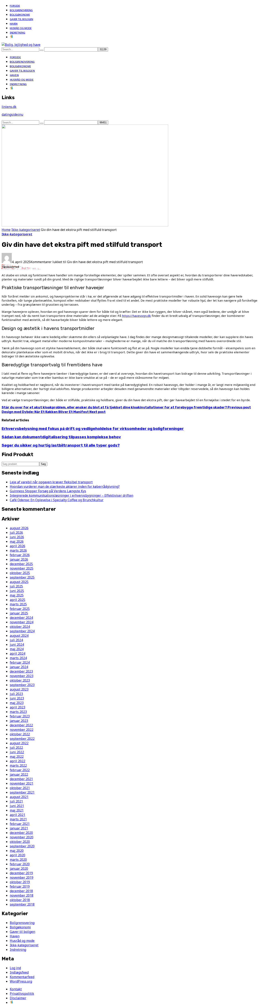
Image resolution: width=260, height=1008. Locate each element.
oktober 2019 (20, 882)
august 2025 (19, 582)
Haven (13, 23)
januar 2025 (19, 613)
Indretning (17, 32)
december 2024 (21, 617)
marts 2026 (18, 550)
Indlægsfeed (19, 972)
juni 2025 (17, 591)
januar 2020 (19, 868)
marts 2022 (18, 765)
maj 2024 (17, 649)
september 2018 (22, 904)
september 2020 (22, 846)
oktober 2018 (20, 900)
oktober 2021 (20, 788)
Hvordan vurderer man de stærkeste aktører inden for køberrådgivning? (65, 486)
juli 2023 (16, 694)
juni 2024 (17, 644)
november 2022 (21, 729)
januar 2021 (19, 828)
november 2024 (21, 622)
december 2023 (21, 671)
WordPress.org (21, 981)
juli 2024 (16, 640)
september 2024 (22, 631)
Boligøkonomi (20, 14)
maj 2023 (17, 703)
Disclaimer (18, 998)
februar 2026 (20, 555)
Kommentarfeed (22, 977)
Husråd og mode (20, 28)
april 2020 (17, 855)
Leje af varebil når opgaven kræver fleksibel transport (51, 482)
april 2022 (17, 761)
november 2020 (21, 837)
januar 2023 (19, 720)
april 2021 (17, 815)
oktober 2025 (20, 573)
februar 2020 (20, 864)
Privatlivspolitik (22, 993)
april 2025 (17, 599)
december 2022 (21, 725)
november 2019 (21, 877)
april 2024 (17, 653)
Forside (15, 6)
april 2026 (17, 546)
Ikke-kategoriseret (25, 229)
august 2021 (19, 797)
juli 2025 (16, 586)
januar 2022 (19, 774)
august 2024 (19, 635)
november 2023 (21, 676)
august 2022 (19, 743)
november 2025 (21, 568)
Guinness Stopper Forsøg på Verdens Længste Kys (48, 491)
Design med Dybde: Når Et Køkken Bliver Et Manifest (54, 412)
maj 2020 (17, 850)
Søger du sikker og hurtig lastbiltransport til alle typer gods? (61, 445)
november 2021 (21, 783)
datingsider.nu (12, 114)
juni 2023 (17, 698)
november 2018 (21, 895)
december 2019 (21, 873)
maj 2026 (17, 541)
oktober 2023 (20, 680)
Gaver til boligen (21, 19)
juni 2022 (17, 752)
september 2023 (22, 685)
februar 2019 (20, 886)
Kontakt (16, 989)
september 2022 (22, 738)
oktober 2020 (20, 841)
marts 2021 (18, 819)
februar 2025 (20, 608)
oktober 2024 (20, 626)
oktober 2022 (20, 734)
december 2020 (21, 832)
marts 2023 (18, 711)
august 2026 (19, 528)
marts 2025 (18, 604)
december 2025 (21, 564)
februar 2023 (20, 716)
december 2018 (21, 891)
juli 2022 (16, 747)
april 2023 (17, 707)
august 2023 (19, 689)
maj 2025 (17, 595)
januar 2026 (19, 559)
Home (6, 229)
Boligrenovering (21, 10)
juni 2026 (17, 537)
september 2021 (22, 792)
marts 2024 (18, 658)
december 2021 (21, 779)
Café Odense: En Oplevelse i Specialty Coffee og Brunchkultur (56, 500)
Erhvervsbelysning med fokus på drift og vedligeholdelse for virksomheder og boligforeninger (93, 428)
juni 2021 (17, 806)
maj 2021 (17, 810)
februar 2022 (20, 770)
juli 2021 (16, 801)
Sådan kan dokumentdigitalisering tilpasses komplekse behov (61, 437)
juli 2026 (16, 532)
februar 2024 (20, 662)
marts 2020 (18, 859)
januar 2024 (19, 667)
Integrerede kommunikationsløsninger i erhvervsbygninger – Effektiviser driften (71, 495)
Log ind (15, 968)
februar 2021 (20, 823)
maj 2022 (17, 756)
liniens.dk (9, 106)
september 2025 (22, 577)
